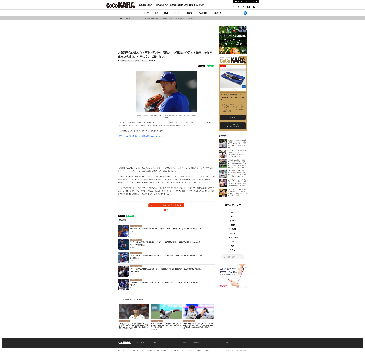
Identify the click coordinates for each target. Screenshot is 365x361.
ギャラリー (233, 250)
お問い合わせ (238, 1)
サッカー (177, 13)
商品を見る (233, 117)
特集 (232, 246)
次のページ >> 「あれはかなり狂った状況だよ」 (166, 205)
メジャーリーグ (130, 60)
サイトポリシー (190, 350)
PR (233, 241)
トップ (146, 13)
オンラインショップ (251, 1)
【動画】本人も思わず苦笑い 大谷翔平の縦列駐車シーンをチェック (141, 136)
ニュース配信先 (131, 350)
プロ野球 (122, 60)
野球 (156, 13)
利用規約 (199, 350)
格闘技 (189, 13)
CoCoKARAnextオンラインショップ (233, 125)
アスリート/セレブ (129, 18)
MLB (166, 13)
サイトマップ (206, 350)
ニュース (144, 60)
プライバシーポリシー (178, 350)
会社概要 (156, 350)
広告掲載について (165, 350)
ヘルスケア (217, 13)
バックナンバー (233, 237)
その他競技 (202, 13)
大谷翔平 (138, 60)
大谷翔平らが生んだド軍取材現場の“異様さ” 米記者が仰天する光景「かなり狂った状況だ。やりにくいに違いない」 (167, 18)
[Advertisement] (166, 36)
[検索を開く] (245, 13)
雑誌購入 (150, 350)
